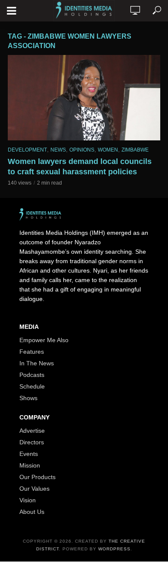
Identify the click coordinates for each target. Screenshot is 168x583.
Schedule (32, 386)
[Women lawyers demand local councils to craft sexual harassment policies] (84, 97)
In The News (36, 363)
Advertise (32, 430)
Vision (27, 500)
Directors (31, 442)
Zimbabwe (135, 150)
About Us (31, 511)
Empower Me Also (43, 340)
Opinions (81, 150)
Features (31, 351)
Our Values (34, 488)
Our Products (37, 477)
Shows (28, 398)
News (58, 150)
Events (28, 453)
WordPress (114, 549)
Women (108, 150)
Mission (29, 465)
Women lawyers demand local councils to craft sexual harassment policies (80, 166)
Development (27, 150)
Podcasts (31, 374)
